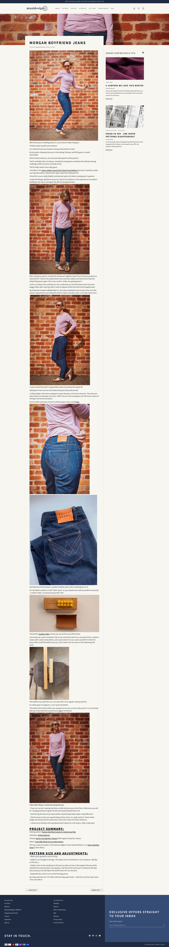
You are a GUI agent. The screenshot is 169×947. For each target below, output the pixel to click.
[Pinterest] (93, 935)
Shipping (56, 903)
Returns (56, 907)
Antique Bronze (44, 835)
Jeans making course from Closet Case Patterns (59, 170)
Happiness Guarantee (11, 913)
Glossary (56, 916)
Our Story (7, 903)
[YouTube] (100, 935)
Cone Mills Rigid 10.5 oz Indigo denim (49, 841)
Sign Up (6, 923)
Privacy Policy (58, 919)
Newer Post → (96, 890)
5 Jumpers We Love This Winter (124, 85)
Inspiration (7, 919)
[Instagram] (96, 935)
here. (77, 402)
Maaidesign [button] (8, 900)
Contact (6, 916)
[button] (57, 8)
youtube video (43, 634)
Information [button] (58, 900)
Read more (109, 99)
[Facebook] (89, 935)
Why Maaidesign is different (12, 910)
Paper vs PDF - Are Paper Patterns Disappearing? (120, 135)
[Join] (163, 924)
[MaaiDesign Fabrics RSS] (143, 52)
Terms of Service (59, 923)
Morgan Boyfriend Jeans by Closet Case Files (59, 832)
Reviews (6, 907)
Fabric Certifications (60, 910)
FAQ (55, 913)
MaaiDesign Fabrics (153, 944)
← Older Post (32, 890)
